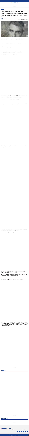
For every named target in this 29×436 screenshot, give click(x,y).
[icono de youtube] (17, 432)
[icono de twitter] (19, 432)
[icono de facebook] (21, 432)
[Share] (27, 431)
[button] (27, 28)
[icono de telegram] (25, 432)
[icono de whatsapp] (23, 432)
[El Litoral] (14, 3)
